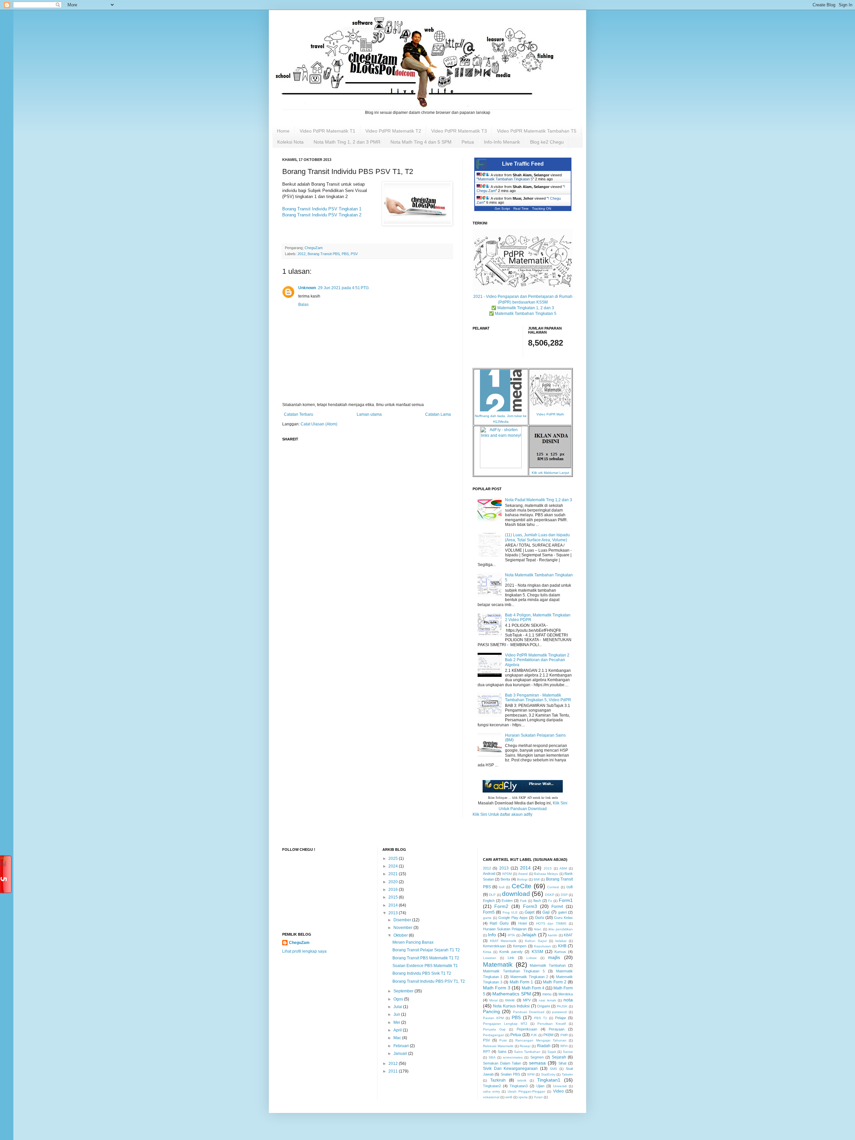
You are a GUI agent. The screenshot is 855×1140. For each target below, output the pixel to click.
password (559, 1012)
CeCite (521, 886)
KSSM (537, 951)
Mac (397, 1037)
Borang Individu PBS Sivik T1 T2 (421, 973)
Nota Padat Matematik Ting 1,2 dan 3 (538, 500)
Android (489, 874)
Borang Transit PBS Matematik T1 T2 (425, 958)
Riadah (543, 1045)
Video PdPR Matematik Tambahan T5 (536, 131)
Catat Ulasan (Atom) (319, 424)
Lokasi (531, 958)
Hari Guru (499, 923)
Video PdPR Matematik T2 (393, 131)
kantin (552, 935)
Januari (400, 1053)
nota (568, 999)
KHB (562, 946)
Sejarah (559, 1057)
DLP (492, 895)
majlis (554, 957)
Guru (539, 917)
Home (283, 131)
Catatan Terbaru (298, 414)
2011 (393, 1071)
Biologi (522, 879)
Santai (568, 1052)
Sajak (551, 1052)
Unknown (307, 288)
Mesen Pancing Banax (413, 942)
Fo (550, 901)
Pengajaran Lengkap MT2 (505, 1023)
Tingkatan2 (492, 1086)
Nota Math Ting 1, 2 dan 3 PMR (347, 142)
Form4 (557, 906)
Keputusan (542, 946)
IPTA (511, 935)
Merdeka (565, 994)
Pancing (491, 1011)
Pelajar (560, 1018)
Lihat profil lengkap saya (304, 951)
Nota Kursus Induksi (511, 1006)
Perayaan (556, 1029)
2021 (393, 874)
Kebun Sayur (536, 941)
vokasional (491, 1097)
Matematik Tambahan (548, 965)
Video (558, 1091)
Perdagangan (493, 1035)
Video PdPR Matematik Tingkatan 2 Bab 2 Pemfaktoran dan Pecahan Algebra (537, 660)
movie (510, 1000)
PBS (345, 254)
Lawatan (489, 958)
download (516, 893)
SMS (553, 1069)
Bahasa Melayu (546, 874)
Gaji (546, 912)
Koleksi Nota (290, 142)
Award (523, 874)
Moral (493, 1000)
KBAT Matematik (503, 941)
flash (537, 901)
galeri (562, 912)
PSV (354, 254)
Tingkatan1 (548, 1080)
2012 (302, 254)
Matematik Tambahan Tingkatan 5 (505, 179)
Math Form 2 (554, 982)
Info (492, 934)
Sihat (562, 1063)
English (489, 901)
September (403, 991)
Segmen (537, 1057)
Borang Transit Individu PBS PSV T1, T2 (428, 981)
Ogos (398, 999)
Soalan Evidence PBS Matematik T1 (425, 965)
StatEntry (548, 1074)
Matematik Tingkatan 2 (529, 977)
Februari (401, 1045)
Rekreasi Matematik (498, 1046)
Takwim (567, 1074)
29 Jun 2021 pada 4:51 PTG (343, 288)
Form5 (489, 912)
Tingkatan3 (519, 1086)
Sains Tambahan (527, 1052)
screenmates (513, 1057)
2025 (393, 858)
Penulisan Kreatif (551, 1023)
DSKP (549, 895)
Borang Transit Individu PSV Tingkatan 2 (321, 214)
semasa (537, 1063)
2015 (393, 897)
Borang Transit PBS (324, 254)
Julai (398, 1006)
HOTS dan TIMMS (551, 923)
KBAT (568, 935)
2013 (393, 913)
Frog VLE (510, 912)
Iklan (537, 929)
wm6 (508, 1097)
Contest (553, 887)
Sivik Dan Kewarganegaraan (510, 1068)
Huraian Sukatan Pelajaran (505, 929)
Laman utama (369, 414)
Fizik (523, 901)
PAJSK (562, 1006)
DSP (564, 895)
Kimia (487, 952)
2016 (393, 889)
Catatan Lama (438, 414)
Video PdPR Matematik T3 (459, 131)
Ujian (540, 1086)
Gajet (529, 912)
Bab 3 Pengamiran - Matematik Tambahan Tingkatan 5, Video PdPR (538, 697)
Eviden (507, 901)
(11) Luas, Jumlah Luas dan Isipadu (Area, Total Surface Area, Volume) (537, 537)
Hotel (522, 923)
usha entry (491, 1091)
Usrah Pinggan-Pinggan (526, 1091)
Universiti (560, 1086)
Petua (468, 142)
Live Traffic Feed (523, 164)
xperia (523, 1097)
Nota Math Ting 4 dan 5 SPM (421, 142)
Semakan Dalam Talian (502, 1063)
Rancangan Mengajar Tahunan (540, 1040)
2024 (393, 866)
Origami (543, 1006)
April (398, 1030)
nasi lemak (547, 1000)
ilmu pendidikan (560, 929)
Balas (303, 304)
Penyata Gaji (494, 1029)
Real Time (521, 208)
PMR (564, 1035)
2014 (393, 905)
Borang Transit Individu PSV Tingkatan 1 (321, 208)
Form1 (566, 900)
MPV (527, 1000)
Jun (397, 1014)
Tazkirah (498, 1080)
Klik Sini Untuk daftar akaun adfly (502, 814)
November (403, 927)
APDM (507, 874)
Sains (502, 1052)
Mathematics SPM (511, 993)
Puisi (503, 1040)
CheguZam (299, 942)
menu (546, 994)
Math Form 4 (533, 988)
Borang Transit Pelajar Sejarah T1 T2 (426, 950)
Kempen (519, 946)
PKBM (548, 1035)
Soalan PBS (510, 1074)
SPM (530, 1074)
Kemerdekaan (494, 946)
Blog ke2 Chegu (547, 142)
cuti (569, 887)
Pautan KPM (493, 1018)
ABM (563, 868)
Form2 (501, 906)
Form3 (530, 906)
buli (501, 887)
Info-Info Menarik (502, 142)
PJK (534, 1035)
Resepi (525, 1046)
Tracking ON (541, 208)
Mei (397, 1022)
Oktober (401, 935)
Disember (402, 920)
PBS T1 (540, 1018)
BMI (537, 879)
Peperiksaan (527, 1029)
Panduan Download (529, 1012)
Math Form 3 (496, 987)
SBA (492, 1057)
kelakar (560, 941)
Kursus (560, 952)
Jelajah (528, 934)
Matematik (498, 964)
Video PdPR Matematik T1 (327, 131)
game (487, 918)
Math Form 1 (521, 982)
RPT (486, 1052)
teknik (521, 1080)
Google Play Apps (513, 918)
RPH (563, 1046)
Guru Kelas (563, 918)
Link (511, 958)
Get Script (502, 208)
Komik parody (511, 952)
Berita (505, 879)
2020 (393, 882)
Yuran (538, 1097)
